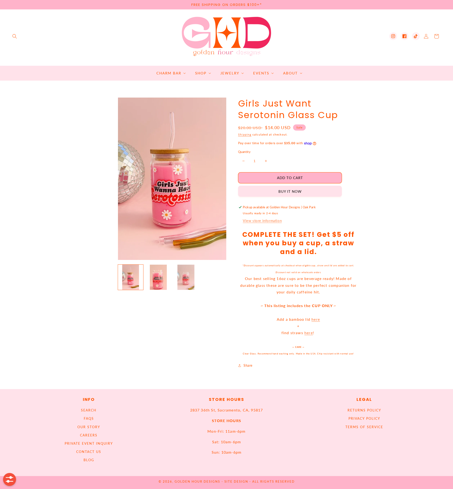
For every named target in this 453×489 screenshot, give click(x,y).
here (315, 319)
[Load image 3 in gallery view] (186, 277)
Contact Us (88, 452)
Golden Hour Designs (197, 481)
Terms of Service (364, 427)
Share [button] (247, 365)
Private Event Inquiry (89, 443)
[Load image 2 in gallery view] (158, 277)
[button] (14, 36)
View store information (262, 220)
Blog (89, 460)
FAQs (89, 418)
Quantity (244, 152)
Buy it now (290, 191)
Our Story (88, 427)
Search (88, 410)
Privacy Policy (364, 418)
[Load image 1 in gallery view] (130, 277)
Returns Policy (364, 410)
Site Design (236, 481)
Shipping (245, 134)
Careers (88, 435)
